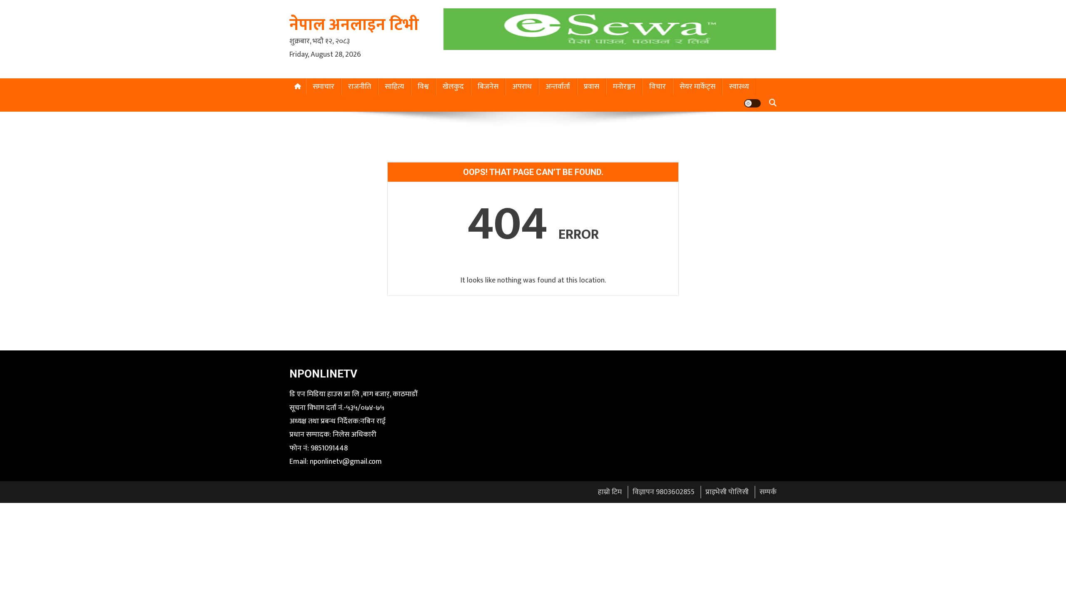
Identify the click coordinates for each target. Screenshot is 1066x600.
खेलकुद (453, 86)
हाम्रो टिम (610, 492)
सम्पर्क (768, 492)
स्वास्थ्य (739, 86)
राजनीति (359, 86)
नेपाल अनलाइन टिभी (354, 25)
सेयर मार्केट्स (697, 86)
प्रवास (591, 86)
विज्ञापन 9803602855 (664, 492)
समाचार (323, 86)
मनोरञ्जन (624, 86)
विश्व (423, 86)
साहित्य (394, 86)
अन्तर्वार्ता (557, 86)
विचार (657, 86)
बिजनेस (488, 86)
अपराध (522, 86)
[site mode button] (752, 103)
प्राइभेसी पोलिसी (727, 492)
